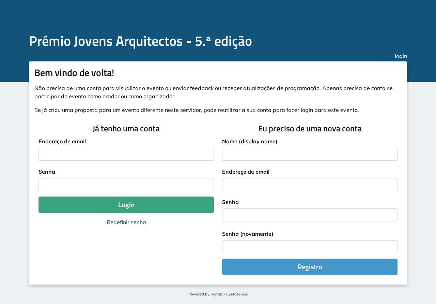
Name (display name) (250, 141)
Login (126, 204)
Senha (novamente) (248, 233)
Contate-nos (237, 294)
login (401, 56)
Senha (46, 171)
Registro (310, 266)
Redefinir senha (126, 222)
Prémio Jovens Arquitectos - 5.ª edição (140, 40)
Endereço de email (62, 141)
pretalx (217, 294)
